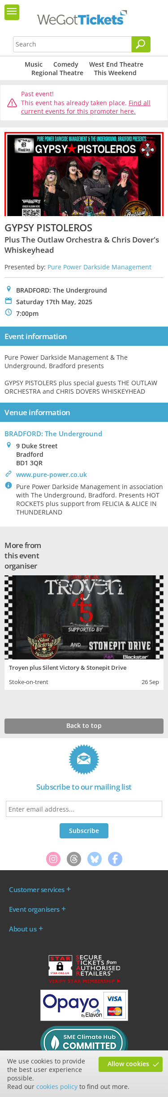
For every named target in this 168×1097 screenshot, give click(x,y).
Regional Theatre (57, 72)
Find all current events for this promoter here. (86, 107)
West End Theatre (116, 64)
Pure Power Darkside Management (99, 267)
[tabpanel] (84, 631)
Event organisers (34, 909)
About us (22, 928)
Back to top (84, 725)
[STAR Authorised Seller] (84, 982)
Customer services (37, 889)
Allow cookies (128, 1063)
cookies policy (57, 1086)
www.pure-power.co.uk (51, 474)
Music (34, 64)
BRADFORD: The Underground (53, 433)
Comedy (65, 64)
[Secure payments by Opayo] (84, 1019)
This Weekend (115, 72)
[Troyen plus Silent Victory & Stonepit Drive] (84, 616)
